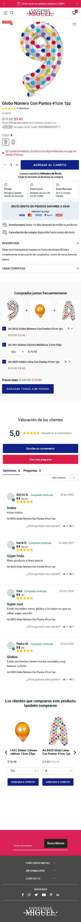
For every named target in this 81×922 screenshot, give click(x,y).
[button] (65, 526)
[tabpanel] (40, 59)
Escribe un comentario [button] (40, 448)
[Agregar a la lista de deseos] (74, 24)
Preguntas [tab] (30, 471)
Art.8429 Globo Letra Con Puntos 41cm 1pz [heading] (56, 751)
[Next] (74, 752)
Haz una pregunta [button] (40, 459)
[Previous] (6, 752)
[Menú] (5, 13)
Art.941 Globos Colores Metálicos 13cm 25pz (35, 345)
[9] (5, 142)
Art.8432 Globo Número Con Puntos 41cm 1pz (31, 518)
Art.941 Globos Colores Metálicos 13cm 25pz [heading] (22, 751)
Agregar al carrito (49, 165)
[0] (13, 142)
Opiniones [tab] (9, 471)
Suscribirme (55, 843)
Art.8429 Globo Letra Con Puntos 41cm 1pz (34, 362)
